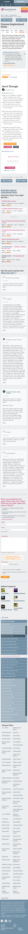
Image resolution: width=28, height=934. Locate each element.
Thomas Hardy (17, 877)
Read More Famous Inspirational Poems (9, 191)
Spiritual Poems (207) (7, 703)
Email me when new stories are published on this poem (14, 573)
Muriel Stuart (16, 836)
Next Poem (21, 20)
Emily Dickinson (6, 789)
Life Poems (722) (6, 688)
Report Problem (10, 170)
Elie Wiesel (16, 778)
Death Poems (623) (7, 630)
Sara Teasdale (16, 867)
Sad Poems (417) (6, 700)
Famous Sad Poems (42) (8, 673)
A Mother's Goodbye (20, 246)
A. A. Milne (5, 727)
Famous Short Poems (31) (9, 676)
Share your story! (8, 273)
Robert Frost (16, 856)
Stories (20, 928)
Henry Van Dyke (17, 806)
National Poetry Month (8, 720)
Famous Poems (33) (7, 667)
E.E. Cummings (6, 762)
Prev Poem (6, 20)
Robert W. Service (7, 864)
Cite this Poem (10, 167)
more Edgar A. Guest (8, 93)
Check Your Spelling (7, 512)
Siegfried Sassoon (18, 870)
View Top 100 (14, 77)
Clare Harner (16, 748)
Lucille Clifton (5, 828)
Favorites (8, 146)
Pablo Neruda (5, 844)
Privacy (3, 926)
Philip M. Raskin (17, 848)
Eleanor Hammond (7, 778)
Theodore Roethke (18, 873)
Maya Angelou (12, 201)
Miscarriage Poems (7, 246)
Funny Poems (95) (6, 682)
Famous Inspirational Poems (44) (11, 656)
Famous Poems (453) (7, 636)
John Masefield (17, 818)
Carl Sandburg (17, 741)
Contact (3, 924)
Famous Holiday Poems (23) (9, 653)
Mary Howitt (5, 831)
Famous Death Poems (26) (9, 641)
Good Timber (5, 239)
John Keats (5, 818)
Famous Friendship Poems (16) (10, 647)
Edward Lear (16, 770)
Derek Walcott (17, 751)
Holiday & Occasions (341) (9, 685)
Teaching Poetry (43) (7, 711)
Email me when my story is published (12, 569)
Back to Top (5, 617)
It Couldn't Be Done (7, 208)
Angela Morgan (6, 735)
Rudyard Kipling (6, 867)
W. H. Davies (16, 880)
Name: (3, 522)
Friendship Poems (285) (8, 679)
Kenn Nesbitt (16, 822)
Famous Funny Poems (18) (9, 650)
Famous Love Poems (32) (9, 659)
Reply (4, 289)
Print (16, 146)
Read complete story (9, 63)
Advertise (20, 929)
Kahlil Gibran (5, 822)
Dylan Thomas (17, 759)
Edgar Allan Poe (6, 765)
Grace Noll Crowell (18, 798)
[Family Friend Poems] (8, 10)
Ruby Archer (16, 864)
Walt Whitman (6, 883)
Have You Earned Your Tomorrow (11, 221)
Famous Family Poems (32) (9, 644)
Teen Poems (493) (6, 705)
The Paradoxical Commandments (11, 230)
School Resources (6, 717)
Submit (25, 8)
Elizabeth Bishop (17, 781)
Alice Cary (16, 732)
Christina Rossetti (7, 748)
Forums (3, 929)
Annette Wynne (6, 738)
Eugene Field (16, 792)
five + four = (5, 562)
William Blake (16, 883)
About (15, 924)
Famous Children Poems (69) (9, 638)
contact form (18, 908)
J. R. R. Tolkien (6, 814)
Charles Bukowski (18, 745)
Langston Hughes (18, 825)
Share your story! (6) (9, 65)
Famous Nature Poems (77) (9, 665)
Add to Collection (11, 143)
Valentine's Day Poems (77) (9, 708)
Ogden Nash (5, 839)
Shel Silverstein (6, 870)
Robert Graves (6, 859)
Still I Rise (4, 201)
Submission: (5, 536)
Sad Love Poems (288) (8, 697)
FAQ (14, 926)
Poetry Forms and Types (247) (10, 714)
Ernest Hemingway (18, 789)
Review (25, 11)
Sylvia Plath (5, 873)
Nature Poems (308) (7, 694)
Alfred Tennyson (6, 732)
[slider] (22, 32)
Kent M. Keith (6, 825)
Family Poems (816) (7, 633)
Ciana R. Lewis (6, 248)
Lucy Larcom (16, 828)
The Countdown (17, 256)
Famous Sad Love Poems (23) (10, 670)
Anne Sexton (16, 735)
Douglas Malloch (15, 239)
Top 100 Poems (6, 624)
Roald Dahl (5, 856)
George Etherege (17, 795)
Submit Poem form (9, 517)
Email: (3, 527)
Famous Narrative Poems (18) (10, 662)
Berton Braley (17, 738)
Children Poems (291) (8, 627)
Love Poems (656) (7, 691)
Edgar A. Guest (18, 208)
